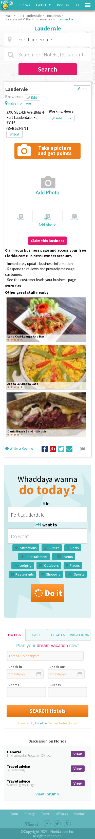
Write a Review (21, 448)
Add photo (47, 224)
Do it (53, 593)
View (77, 754)
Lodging (26, 565)
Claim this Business (47, 240)
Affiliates (62, 814)
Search (47, 69)
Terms (45, 814)
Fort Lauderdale (30, 15)
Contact (79, 814)
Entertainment (36, 556)
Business (54, 15)
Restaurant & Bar (18, 19)
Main (9, 15)
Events (68, 556)
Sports (79, 574)
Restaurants (24, 574)
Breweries (44, 19)
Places (75, 565)
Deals (74, 548)
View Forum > (47, 793)
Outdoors (51, 565)
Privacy (30, 814)
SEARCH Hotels (48, 711)
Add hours (63, 118)
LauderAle (65, 19)
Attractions (28, 548)
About (14, 814)
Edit (83, 88)
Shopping (53, 574)
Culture (54, 548)
